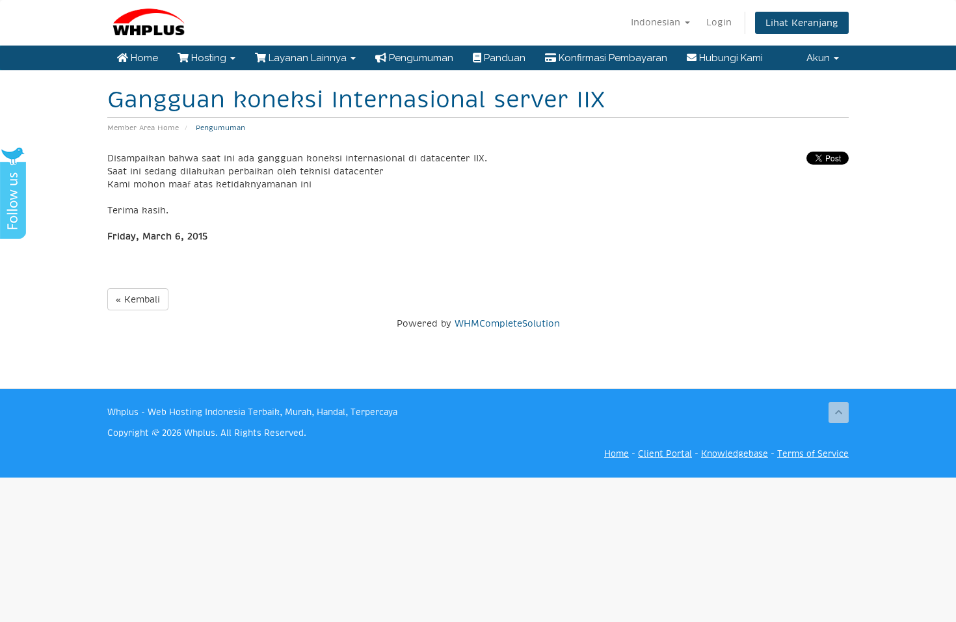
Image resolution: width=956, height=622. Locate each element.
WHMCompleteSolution (507, 323)
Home (143, 58)
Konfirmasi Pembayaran (611, 58)
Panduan (503, 58)
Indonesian (657, 22)
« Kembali (138, 299)
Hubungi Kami (730, 58)
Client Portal (665, 454)
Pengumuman (419, 58)
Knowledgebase (734, 454)
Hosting (209, 58)
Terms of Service (813, 454)
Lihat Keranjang (801, 22)
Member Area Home (143, 127)
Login (719, 22)
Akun (819, 58)
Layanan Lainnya (307, 58)
